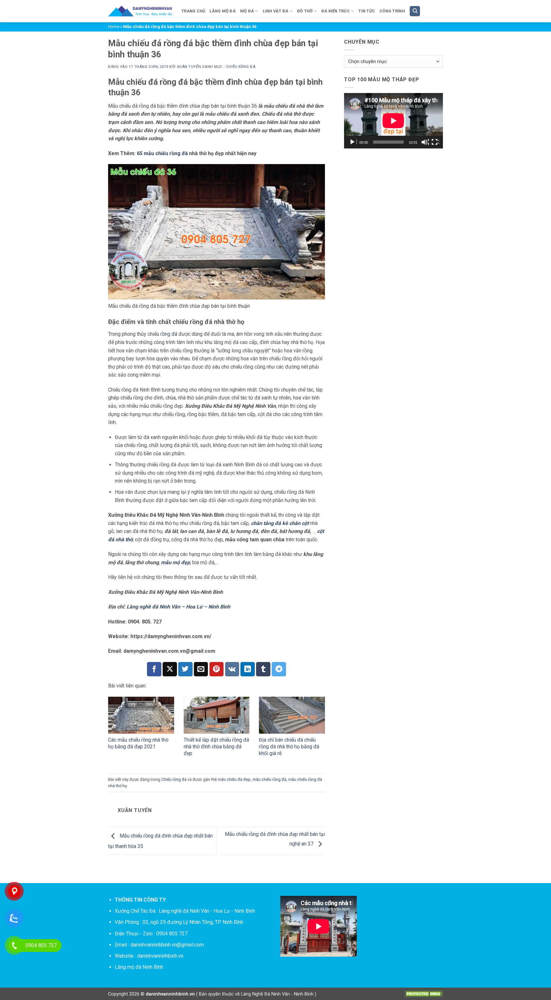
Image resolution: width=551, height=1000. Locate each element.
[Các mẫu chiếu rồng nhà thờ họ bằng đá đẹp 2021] (141, 715)
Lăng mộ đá (222, 11)
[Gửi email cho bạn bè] (201, 669)
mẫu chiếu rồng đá (269, 779)
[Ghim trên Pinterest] (216, 669)
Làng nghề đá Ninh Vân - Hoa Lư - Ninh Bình (207, 911)
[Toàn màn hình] (435, 142)
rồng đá (168, 334)
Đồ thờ (305, 11)
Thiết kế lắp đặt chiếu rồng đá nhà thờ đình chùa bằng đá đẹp (216, 746)
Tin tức (366, 11)
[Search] (415, 11)
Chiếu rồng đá (240, 67)
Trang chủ (193, 11)
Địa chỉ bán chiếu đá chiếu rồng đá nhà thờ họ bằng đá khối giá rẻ (289, 746)
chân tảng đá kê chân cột (280, 523)
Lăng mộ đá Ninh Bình (139, 967)
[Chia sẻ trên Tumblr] (263, 669)
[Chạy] (353, 142)
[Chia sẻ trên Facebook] (154, 669)
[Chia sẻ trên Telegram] (279, 669)
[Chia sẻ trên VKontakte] (232, 669)
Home (113, 26)
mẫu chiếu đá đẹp (234, 779)
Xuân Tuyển (189, 67)
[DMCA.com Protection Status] (424, 993)
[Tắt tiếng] (425, 142)
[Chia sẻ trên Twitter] (185, 669)
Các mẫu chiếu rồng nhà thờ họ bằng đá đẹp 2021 (138, 743)
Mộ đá (247, 11)
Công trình (392, 11)
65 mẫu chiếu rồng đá (163, 153)
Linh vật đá (276, 11)
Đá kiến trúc (335, 11)
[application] (393, 120)
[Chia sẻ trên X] (170, 669)
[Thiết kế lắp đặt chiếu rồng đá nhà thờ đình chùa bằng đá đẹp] (217, 715)
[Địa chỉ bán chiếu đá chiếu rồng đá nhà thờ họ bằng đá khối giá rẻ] (292, 715)
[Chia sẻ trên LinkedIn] (247, 669)
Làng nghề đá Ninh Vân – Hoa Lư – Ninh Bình (178, 607)
